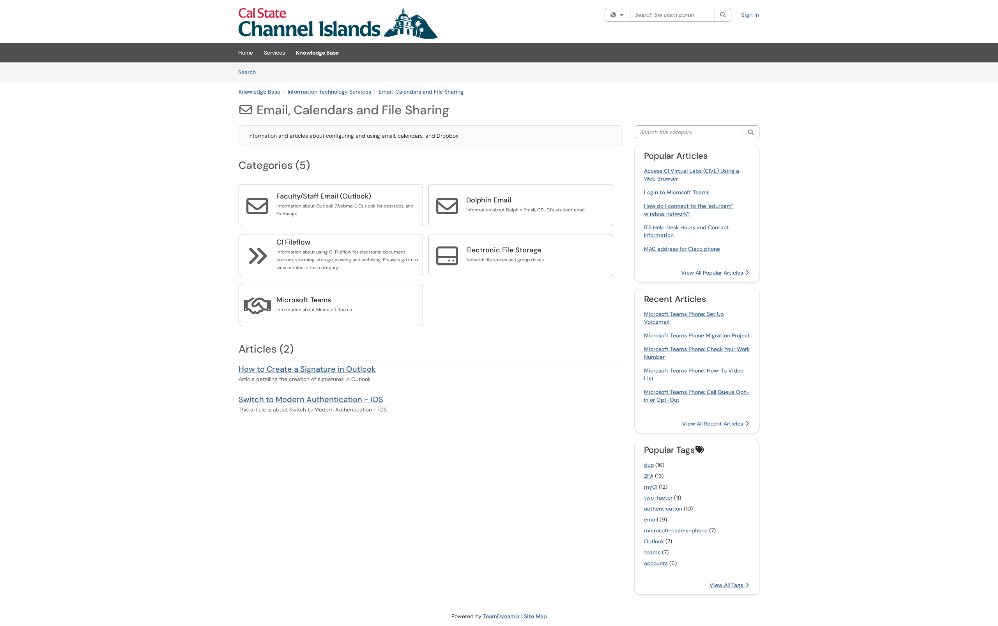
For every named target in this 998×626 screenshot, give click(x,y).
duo (649, 464)
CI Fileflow (293, 242)
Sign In (750, 15)
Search (249, 72)
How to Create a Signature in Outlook (307, 369)
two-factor (658, 497)
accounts (656, 563)
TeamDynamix (501, 616)
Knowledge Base (317, 52)
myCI (650, 486)
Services (274, 52)
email (651, 519)
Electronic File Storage (503, 250)
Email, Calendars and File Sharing (421, 91)
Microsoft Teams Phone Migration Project (697, 335)
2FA (648, 475)
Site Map (535, 616)
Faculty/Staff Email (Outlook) (323, 196)
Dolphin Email (488, 200)
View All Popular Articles (713, 272)
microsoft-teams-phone (676, 530)
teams (652, 552)
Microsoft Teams (303, 300)
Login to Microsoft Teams (677, 192)
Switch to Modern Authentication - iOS (311, 399)
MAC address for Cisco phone (682, 248)
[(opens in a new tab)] (338, 23)
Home (245, 52)
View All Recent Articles (713, 423)
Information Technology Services (329, 91)
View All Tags (727, 585)
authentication (663, 508)
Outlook (654, 541)
